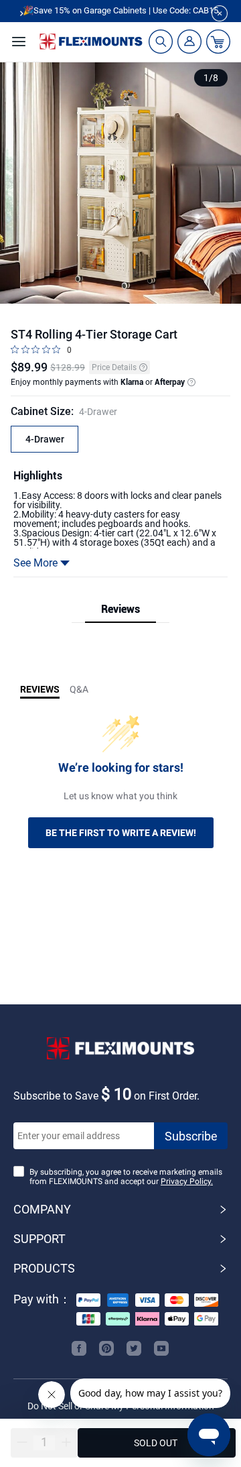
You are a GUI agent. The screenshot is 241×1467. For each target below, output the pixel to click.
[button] (120, 1209)
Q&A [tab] (79, 689)
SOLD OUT (155, 1442)
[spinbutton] (44, 1442)
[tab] (120, 609)
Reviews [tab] (40, 689)
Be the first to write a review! (121, 832)
